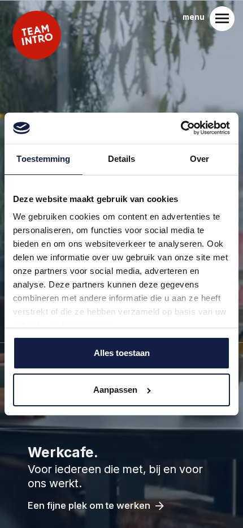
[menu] (222, 18)
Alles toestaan (122, 353)
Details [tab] (122, 159)
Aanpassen (115, 389)
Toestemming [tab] (43, 159)
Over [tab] (199, 159)
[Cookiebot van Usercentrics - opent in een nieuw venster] (180, 128)
